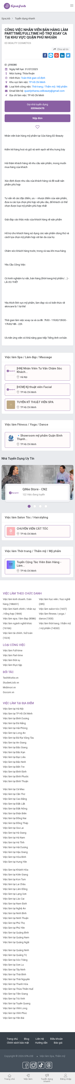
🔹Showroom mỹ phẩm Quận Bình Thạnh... (39, 437)
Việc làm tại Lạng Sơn (15, 893)
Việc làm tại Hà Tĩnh (13, 842)
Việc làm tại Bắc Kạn (14, 752)
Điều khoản (56, 1038)
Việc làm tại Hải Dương (15, 847)
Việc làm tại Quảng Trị (15, 955)
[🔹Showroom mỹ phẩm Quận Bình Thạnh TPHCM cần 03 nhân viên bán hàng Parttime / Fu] (11, 438)
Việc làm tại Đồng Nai (14, 818)
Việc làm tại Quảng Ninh (16, 950)
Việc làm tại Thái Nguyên (16, 979)
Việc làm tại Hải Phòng (15, 728)
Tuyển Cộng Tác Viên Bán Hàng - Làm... (39, 563)
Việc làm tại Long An (14, 732)
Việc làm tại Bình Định (15, 771)
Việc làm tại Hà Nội (13, 708)
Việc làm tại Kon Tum (14, 879)
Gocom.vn (8, 692)
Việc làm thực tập (12, 665)
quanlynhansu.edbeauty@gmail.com (44, 90)
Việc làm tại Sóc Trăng (15, 959)
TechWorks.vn (10, 677)
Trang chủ (12, 1038)
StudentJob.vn (11, 682)
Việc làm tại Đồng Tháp (15, 823)
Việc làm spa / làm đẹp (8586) (19, 618)
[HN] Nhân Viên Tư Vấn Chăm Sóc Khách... (39, 370)
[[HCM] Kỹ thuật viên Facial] (11, 389)
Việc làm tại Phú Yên (14, 927)
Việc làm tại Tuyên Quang (16, 1003)
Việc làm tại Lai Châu (14, 884)
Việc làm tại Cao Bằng (15, 798)
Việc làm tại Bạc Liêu (14, 757)
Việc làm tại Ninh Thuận (15, 918)
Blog (26, 1038)
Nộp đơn (37, 118)
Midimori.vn (9, 687)
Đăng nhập (65, 1079)
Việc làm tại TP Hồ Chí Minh (17, 713)
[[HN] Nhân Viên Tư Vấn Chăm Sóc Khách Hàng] (11, 370)
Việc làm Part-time (13, 655)
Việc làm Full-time (12, 650)
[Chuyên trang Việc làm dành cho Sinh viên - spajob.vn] (15, 6)
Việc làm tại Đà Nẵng (14, 723)
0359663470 (37, 106)
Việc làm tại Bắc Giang (15, 747)
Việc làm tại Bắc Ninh (14, 761)
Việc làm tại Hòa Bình (14, 856)
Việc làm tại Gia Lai (13, 827)
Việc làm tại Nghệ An (14, 908)
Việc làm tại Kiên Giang (15, 874)
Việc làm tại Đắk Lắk (14, 803)
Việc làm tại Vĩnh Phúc (15, 1013)
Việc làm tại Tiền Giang (15, 993)
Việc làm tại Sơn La (13, 964)
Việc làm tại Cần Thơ (14, 794)
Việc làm (28, 1079)
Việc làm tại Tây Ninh (14, 969)
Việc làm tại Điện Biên (15, 813)
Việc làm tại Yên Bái (13, 1017)
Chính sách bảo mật (18, 1042)
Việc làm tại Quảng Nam (16, 937)
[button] (29, 506)
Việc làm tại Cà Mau (13, 789)
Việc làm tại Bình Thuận (15, 781)
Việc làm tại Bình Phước (15, 776)
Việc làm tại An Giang (14, 742)
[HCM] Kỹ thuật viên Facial (34, 387)
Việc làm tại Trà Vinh (14, 998)
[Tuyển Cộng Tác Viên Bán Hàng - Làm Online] (11, 564)
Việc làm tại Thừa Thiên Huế (18, 988)
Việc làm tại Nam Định (15, 903)
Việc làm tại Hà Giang (14, 832)
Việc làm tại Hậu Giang (15, 852)
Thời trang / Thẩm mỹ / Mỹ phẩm (49, 86)
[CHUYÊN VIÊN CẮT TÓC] (11, 530)
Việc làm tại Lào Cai (13, 898)
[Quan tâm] (37, 127)
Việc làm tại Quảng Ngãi (16, 942)
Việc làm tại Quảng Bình (16, 932)
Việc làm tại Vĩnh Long (15, 1008)
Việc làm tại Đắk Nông (15, 808)
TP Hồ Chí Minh (37, 82)
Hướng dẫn (41, 1042)
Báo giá (58, 1042)
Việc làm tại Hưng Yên (15, 861)
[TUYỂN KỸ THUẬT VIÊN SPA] (11, 404)
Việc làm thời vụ (11, 660)
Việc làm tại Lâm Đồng (15, 889)
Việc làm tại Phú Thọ (14, 922)
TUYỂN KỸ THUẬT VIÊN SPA (35, 402)
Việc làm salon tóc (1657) (53, 608)
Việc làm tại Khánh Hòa (15, 869)
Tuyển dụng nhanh (47, 1080)
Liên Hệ (40, 1038)
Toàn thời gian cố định (33, 77)
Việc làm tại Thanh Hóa (15, 984)
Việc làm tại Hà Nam (14, 837)
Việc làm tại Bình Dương (16, 718)
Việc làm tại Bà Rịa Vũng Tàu (18, 737)
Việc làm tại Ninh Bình (15, 913)
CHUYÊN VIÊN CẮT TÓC (32, 528)
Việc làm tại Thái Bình (14, 974)
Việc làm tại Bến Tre (13, 766)
